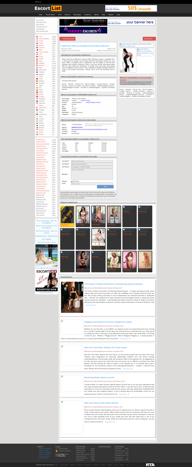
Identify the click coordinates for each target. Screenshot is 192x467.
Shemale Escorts (41, 22)
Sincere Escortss (127, 233)
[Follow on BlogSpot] (51, 2)
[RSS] (54, 2)
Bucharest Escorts (41, 175)
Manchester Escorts (42, 170)
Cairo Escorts (40, 215)
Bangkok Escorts (41, 159)
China (41, 79)
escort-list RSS (43, 458)
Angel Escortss (111, 224)
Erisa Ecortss (95, 256)
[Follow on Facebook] (49, 2)
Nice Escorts (40, 208)
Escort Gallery (64, 464)
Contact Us (87, 14)
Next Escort (148, 39)
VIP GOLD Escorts (41, 27)
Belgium (41, 81)
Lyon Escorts (40, 202)
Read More (90, 305)
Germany (42, 47)
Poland (41, 59)
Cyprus (41, 105)
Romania (42, 83)
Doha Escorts (40, 157)
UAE (40, 36)
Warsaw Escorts (41, 182)
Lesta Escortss (142, 233)
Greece (41, 45)
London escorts (85, 100)
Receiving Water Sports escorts (99, 377)
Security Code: (64, 182)
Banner (96, 14)
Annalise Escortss (80, 233)
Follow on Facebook (44, 452)
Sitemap (122, 464)
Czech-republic (43, 52)
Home (40, 14)
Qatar (40, 50)
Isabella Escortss (143, 269)
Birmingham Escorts (42, 162)
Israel (40, 116)
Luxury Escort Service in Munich (46, 242)
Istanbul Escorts (41, 146)
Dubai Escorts (40, 139)
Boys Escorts (40, 24)
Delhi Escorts (40, 197)
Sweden (41, 123)
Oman (41, 76)
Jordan (41, 92)
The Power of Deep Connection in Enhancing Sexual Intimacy (113, 284)
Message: (65, 174)
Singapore (42, 99)
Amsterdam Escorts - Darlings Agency (46, 236)
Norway (41, 134)
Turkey (41, 43)
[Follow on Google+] (57, 2)
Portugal (41, 96)
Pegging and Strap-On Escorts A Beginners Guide (108, 322)
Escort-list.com (64, 224)
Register (110, 14)
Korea (41, 112)
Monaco (41, 130)
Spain (41, 61)
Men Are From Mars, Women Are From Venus (105, 347)
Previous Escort (68, 39)
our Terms (61, 454)
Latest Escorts (40, 29)
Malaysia (41, 65)
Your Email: (65, 164)
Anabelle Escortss (65, 233)
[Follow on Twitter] (46, 2)
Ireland (41, 132)
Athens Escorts (40, 155)
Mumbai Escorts (41, 199)
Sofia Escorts (40, 164)
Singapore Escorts (41, 184)
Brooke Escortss (96, 224)
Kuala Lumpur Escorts (42, 144)
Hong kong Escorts (42, 177)
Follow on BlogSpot (44, 454)
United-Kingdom (44, 38)
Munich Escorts (40, 186)
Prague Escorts (40, 168)
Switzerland (42, 107)
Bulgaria (41, 74)
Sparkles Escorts (77, 127)
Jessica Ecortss (111, 269)
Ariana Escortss (80, 224)
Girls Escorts (40, 20)
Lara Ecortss (79, 269)
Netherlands (42, 70)
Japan (41, 85)
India (40, 67)
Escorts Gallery (50, 14)
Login (118, 14)
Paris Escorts (40, 150)
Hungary (41, 110)
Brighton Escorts (41, 193)
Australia (41, 101)
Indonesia (42, 103)
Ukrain (41, 121)
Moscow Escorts (41, 179)
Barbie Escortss (143, 211)
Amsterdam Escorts (42, 153)
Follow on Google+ (44, 456)
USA (40, 54)
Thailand (41, 72)
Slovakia (41, 125)
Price (59, 14)
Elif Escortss (126, 211)
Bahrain (41, 127)
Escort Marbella (46, 239)
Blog (103, 14)
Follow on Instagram (44, 448)
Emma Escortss (127, 269)
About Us (67, 14)
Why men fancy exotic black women (101, 403)
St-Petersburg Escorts (42, 191)
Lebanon (41, 63)
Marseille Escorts (41, 206)
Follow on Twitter (43, 450)
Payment (72, 464)
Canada (41, 119)
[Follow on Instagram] (43, 2)
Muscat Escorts (40, 166)
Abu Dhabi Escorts (41, 148)
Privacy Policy (61, 455)
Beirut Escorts (40, 195)
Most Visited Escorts (42, 31)
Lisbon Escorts (40, 188)
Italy (40, 87)
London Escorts (41, 142)
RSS (127, 464)
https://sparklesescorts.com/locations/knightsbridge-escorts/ (89, 129)
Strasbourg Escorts (42, 204)
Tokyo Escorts (40, 213)
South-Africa (42, 114)
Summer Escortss (111, 233)
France (41, 41)
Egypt (40, 90)
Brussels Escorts (41, 211)
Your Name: (65, 161)
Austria (41, 94)
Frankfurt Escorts (41, 173)
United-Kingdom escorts (93, 102)
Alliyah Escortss (96, 247)
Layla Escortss (64, 256)
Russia (41, 56)
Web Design (77, 14)
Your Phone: (66, 167)
